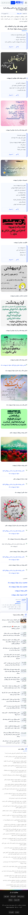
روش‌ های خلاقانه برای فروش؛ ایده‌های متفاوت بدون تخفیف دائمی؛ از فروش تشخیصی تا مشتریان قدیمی (15, 785)
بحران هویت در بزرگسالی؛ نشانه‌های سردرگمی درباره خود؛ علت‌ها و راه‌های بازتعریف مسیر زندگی (14, 881)
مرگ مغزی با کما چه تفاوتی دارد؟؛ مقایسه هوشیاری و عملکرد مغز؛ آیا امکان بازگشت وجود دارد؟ (15, 876)
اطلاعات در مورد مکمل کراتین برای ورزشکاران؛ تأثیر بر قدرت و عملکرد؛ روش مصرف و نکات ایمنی (14, 802)
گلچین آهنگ (13, 896)
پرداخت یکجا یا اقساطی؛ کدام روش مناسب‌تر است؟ (15, 753)
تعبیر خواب (6, 896)
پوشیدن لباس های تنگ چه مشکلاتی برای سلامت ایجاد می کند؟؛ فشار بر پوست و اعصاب (14, 871)
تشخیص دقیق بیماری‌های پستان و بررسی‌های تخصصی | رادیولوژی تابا (14, 775)
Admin (19, 601)
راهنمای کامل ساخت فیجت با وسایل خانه (17, 798)
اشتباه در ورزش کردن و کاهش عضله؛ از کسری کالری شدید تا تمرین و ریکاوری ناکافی (14, 806)
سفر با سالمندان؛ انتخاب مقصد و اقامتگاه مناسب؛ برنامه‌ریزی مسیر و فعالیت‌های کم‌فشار (16, 885)
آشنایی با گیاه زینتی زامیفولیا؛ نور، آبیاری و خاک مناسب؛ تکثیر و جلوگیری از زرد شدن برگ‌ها (15, 848)
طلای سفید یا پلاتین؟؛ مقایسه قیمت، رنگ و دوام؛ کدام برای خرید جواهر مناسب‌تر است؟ (14, 857)
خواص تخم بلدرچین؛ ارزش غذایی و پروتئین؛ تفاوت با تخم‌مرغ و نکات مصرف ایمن (15, 757)
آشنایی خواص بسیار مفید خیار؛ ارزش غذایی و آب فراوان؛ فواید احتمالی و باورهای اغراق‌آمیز (15, 761)
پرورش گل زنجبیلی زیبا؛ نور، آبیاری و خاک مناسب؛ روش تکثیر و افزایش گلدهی (14, 843)
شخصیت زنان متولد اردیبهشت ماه (18, 586)
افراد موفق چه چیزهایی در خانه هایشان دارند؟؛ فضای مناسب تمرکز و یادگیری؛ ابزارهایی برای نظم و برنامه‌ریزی (15, 825)
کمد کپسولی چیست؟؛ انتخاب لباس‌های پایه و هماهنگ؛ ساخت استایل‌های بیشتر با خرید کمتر (15, 771)
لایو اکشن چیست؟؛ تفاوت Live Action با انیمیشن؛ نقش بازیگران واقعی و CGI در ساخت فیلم (14, 834)
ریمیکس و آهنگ (21, 896)
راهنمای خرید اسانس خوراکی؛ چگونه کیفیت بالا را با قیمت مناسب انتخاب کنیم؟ (14, 867)
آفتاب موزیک (16, 900)
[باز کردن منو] (25, 2)
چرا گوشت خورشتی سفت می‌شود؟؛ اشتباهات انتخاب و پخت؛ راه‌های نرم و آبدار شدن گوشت (15, 794)
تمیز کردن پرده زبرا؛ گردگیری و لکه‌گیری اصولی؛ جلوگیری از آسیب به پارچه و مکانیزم (14, 766)
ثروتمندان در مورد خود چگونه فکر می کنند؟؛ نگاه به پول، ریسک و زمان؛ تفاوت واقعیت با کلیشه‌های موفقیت (14, 830)
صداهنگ (10, 900)
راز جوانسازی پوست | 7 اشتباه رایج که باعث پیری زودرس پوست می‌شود (14, 862)
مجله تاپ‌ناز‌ (19, 2)
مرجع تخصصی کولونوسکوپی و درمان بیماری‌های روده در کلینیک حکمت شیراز (14, 820)
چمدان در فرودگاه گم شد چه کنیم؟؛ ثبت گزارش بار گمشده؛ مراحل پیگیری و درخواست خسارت (14, 816)
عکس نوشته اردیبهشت (21, 590)
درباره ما (17, 912)
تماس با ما (11, 912)
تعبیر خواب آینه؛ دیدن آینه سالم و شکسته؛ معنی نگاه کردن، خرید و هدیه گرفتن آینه (14, 789)
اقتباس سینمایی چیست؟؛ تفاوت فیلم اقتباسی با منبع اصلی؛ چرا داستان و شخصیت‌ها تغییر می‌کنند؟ (14, 839)
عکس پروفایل (19, 13)
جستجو (13, 2)
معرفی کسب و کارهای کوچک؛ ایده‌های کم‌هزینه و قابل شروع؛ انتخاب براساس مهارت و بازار (15, 780)
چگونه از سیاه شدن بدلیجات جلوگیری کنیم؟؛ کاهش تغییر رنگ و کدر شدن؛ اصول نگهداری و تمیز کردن (14, 853)
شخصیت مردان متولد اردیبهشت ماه (17, 582)
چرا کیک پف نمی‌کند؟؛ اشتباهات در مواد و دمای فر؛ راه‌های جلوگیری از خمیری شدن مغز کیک (14, 811)
